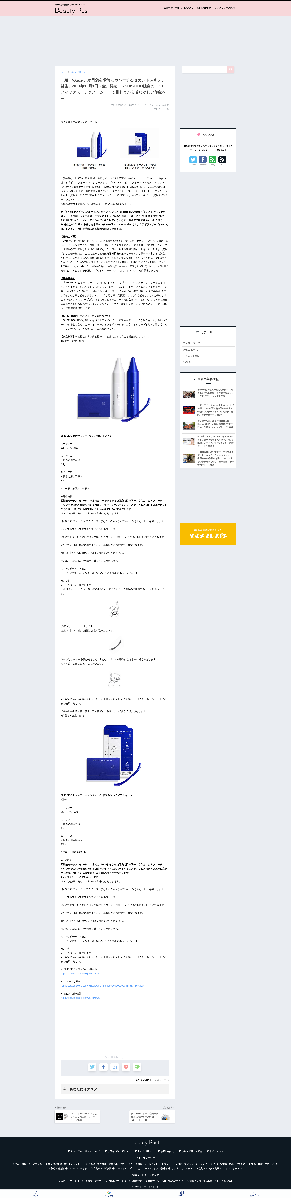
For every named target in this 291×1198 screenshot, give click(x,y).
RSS (222, 165)
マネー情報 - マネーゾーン (264, 1164)
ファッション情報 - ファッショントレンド (185, 1164)
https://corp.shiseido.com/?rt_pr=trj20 (80, 998)
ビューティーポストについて (178, 7)
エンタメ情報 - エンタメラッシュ (65, 1164)
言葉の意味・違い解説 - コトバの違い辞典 (211, 1181)
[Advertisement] (145, 39)
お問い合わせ (204, 7)
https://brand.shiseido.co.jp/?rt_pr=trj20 (81, 973)
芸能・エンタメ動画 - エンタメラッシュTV (220, 1168)
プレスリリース (160, 1079)
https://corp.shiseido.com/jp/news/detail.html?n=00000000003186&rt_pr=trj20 (102, 985)
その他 (186, 361)
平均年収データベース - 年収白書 (125, 1181)
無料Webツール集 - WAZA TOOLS (165, 1181)
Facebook (203, 165)
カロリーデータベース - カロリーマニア (81, 1181)
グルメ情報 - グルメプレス (28, 1164)
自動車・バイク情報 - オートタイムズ (112, 1168)
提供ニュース (190, 349)
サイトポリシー (146, 1151)
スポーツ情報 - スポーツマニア (229, 1164)
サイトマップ (216, 1151)
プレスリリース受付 (224, 7)
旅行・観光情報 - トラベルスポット (69, 1168)
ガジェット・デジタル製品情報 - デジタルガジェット (165, 1168)
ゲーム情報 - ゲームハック (144, 1164)
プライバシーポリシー (119, 1151)
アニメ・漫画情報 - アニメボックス (106, 1164)
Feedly (212, 165)
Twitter (193, 165)
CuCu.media (192, 355)
